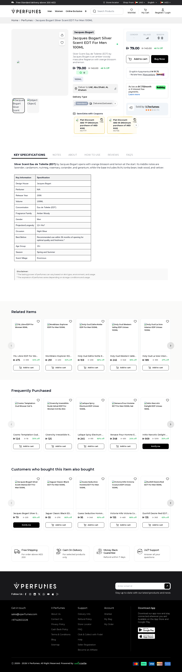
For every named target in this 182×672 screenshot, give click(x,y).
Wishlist (108, 614)
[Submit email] (167, 586)
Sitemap (55, 644)
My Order (109, 624)
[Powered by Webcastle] (80, 663)
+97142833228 (19, 620)
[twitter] (39, 594)
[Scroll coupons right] (136, 125)
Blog (53, 639)
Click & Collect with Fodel (90, 634)
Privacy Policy (58, 624)
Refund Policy (85, 619)
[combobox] (140, 2)
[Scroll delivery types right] (115, 103)
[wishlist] (39, 321)
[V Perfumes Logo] (26, 11)
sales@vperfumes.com (24, 614)
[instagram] (30, 594)
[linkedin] (35, 594)
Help (80, 639)
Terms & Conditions (60, 634)
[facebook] (25, 594)
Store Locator (84, 624)
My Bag (108, 619)
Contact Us (56, 619)
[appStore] (53, 594)
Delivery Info (84, 614)
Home (14, 20)
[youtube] (48, 594)
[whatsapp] (44, 594)
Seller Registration (87, 644)
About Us (55, 614)
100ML (78, 79)
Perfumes (27, 20)
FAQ (80, 629)
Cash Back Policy (59, 629)
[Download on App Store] (155, 636)
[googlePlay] (57, 594)
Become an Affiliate (88, 650)
